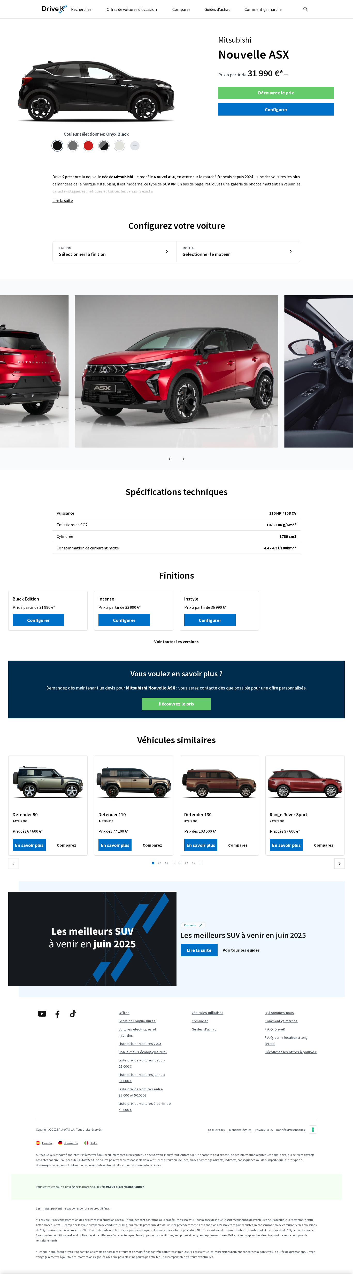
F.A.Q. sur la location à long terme (286, 1040)
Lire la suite (62, 200)
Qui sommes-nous (279, 1012)
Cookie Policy (216, 1130)
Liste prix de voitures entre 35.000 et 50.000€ (141, 1092)
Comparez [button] (66, 845)
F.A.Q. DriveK (275, 1029)
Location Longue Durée (137, 1021)
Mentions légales (240, 1130)
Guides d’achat (204, 1029)
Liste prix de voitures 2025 (140, 1043)
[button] (169, 459)
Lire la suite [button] (199, 950)
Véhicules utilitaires (208, 1012)
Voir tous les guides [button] (241, 950)
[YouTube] (42, 1014)
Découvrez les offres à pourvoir (291, 1052)
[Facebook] (57, 1014)
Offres (124, 1012)
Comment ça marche (281, 1021)
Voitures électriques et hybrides (137, 1032)
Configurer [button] (276, 109)
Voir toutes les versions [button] (176, 641)
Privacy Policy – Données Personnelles (280, 1130)
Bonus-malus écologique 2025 (143, 1052)
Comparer (200, 1021)
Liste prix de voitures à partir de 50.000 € (145, 1106)
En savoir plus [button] (29, 845)
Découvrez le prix (276, 93)
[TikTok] (73, 1014)
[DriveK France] (54, 9)
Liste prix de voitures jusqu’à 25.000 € (142, 1063)
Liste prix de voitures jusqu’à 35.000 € (142, 1077)
